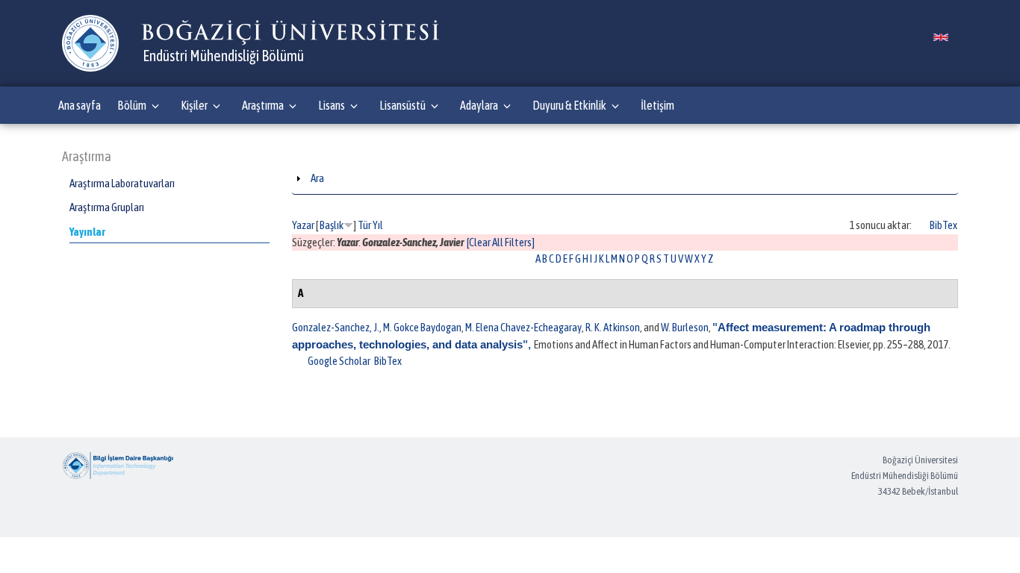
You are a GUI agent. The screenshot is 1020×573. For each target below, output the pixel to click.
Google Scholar (339, 360)
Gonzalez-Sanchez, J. (335, 327)
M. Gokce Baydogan (422, 327)
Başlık (331, 225)
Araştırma (263, 105)
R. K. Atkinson (612, 327)
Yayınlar (87, 231)
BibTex (943, 225)
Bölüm (131, 105)
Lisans (331, 105)
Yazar (303, 225)
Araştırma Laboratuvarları (122, 183)
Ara (317, 178)
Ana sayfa (79, 105)
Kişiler (194, 105)
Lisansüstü (402, 105)
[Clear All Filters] (501, 242)
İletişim (657, 105)
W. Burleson (685, 327)
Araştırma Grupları (106, 207)
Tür (364, 225)
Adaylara (479, 105)
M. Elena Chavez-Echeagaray (523, 327)
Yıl (378, 225)
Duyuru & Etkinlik (569, 105)
